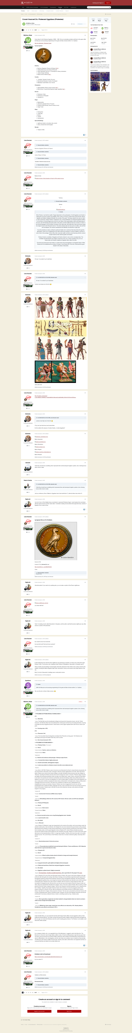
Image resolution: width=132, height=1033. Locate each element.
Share (73, 23)
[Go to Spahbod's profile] (28, 685)
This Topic (104, 7)
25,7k (28, 155)
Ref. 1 (57, 68)
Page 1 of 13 (44, 30)
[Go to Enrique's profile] (92, 32)
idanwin (27, 462)
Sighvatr (28, 499)
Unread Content (49, 10)
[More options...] (85, 35)
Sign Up (108, 2)
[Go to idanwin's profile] (28, 467)
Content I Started (59, 10)
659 (29, 492)
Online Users (34, 10)
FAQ (23, 7)
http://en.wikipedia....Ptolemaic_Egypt (43, 43)
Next (36, 30)
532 (29, 268)
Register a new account (39, 1011)
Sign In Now (69, 1011)
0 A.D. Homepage (44, 7)
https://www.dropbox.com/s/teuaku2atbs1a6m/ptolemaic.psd (48, 956)
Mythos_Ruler (31, 23)
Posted (40, 35)
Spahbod (28, 680)
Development (53, 7)
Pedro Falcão (28, 480)
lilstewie (27, 256)
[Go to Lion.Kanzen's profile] (28, 145)
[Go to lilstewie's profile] (28, 261)
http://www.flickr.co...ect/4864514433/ (43, 566)
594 (29, 696)
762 (29, 474)
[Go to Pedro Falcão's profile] (28, 485)
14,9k (28, 50)
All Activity (42, 10)
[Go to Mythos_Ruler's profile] (23, 24)
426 (29, 511)
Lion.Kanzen (28, 140)
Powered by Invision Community (66, 1030)
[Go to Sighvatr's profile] (28, 504)
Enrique (95, 31)
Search (67, 10)
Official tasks (37, 24)
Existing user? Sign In (98, 2)
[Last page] (39, 30)
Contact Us (66, 1028)
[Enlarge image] (43, 55)
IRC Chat (66, 7)
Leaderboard (73, 7)
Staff (28, 10)
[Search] (109, 7)
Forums (60, 7)
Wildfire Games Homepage (32, 7)
